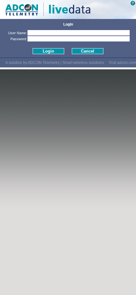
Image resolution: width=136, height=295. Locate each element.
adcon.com (126, 62)
